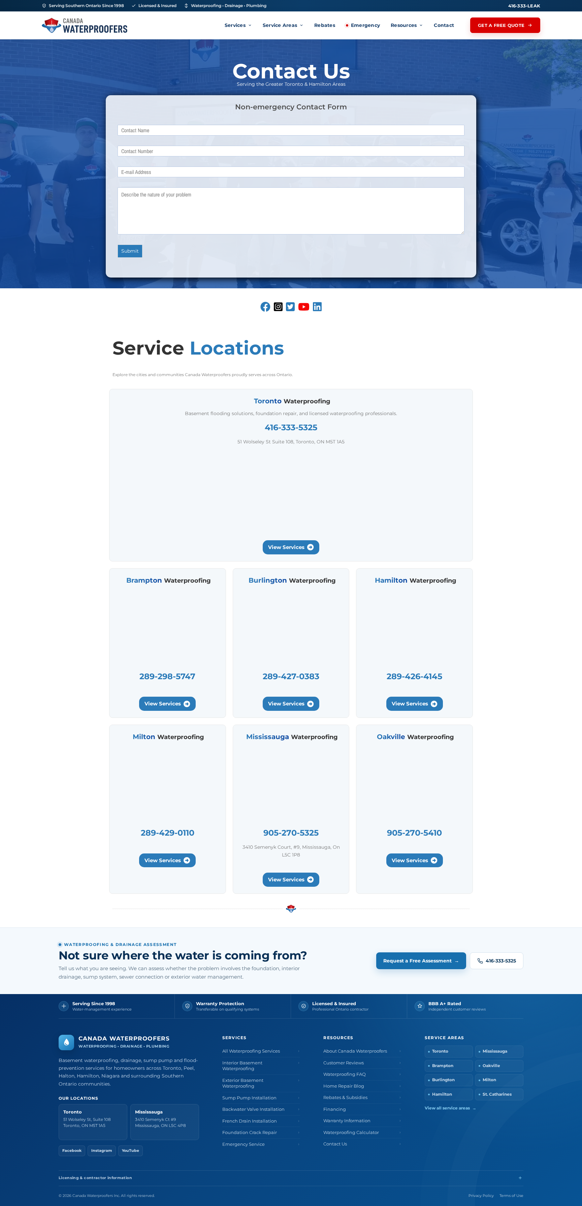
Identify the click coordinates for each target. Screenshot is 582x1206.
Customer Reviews (343, 1062)
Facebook (72, 1150)
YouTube (130, 1150)
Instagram (101, 1150)
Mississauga (495, 1051)
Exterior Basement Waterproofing (242, 1083)
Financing (334, 1109)
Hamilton (442, 1094)
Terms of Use (511, 1196)
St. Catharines (497, 1094)
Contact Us (335, 1143)
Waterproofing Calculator (351, 1132)
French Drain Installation (249, 1121)
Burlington (443, 1079)
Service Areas (280, 25)
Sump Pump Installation (249, 1097)
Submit (130, 251)
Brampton (442, 1065)
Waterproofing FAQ (344, 1074)
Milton (489, 1079)
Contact (444, 25)
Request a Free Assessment (421, 961)
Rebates (324, 25)
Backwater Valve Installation (253, 1109)
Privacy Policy (481, 1196)
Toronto (440, 1051)
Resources (404, 25)
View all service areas (450, 1108)
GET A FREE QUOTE (501, 25)
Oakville (491, 1065)
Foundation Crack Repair (249, 1132)
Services (235, 25)
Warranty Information (346, 1120)
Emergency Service (243, 1144)
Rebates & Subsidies (345, 1097)
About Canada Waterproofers (355, 1051)
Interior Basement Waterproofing (242, 1065)
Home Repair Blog (343, 1086)
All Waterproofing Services (251, 1051)
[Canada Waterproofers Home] (84, 25)
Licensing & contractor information (95, 1178)
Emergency (365, 25)
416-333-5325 (501, 961)
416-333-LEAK (524, 5)
